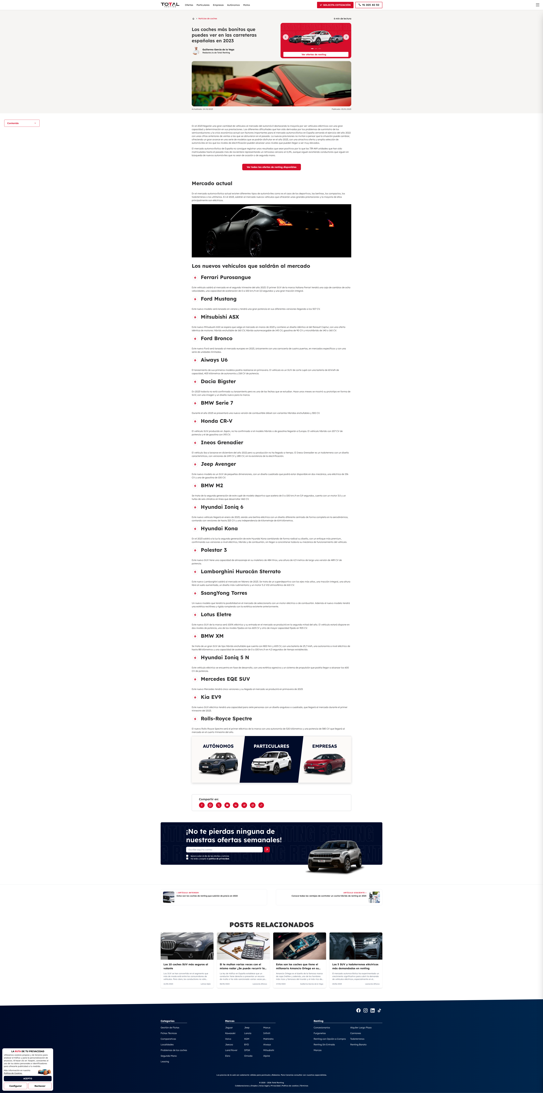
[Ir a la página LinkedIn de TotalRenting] (372, 1010)
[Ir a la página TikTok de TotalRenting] (379, 1011)
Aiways (267, 1044)
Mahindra (268, 1038)
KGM (246, 1038)
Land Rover (231, 1050)
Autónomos (233, 5)
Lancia (247, 1033)
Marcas (318, 1050)
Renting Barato (358, 1044)
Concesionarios (322, 1027)
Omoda (248, 1055)
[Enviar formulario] (267, 849)
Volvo (228, 1038)
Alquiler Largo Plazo (361, 1027)
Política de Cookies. (13, 1073)
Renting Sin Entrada (324, 1044)
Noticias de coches (207, 18)
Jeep (246, 1027)
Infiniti (266, 1033)
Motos (246, 5)
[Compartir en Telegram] (244, 805)
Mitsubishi (268, 1050)
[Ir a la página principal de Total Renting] (193, 18)
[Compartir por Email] (227, 805)
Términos (304, 1086)
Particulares (203, 5)
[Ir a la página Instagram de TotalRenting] (365, 1010)
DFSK (247, 1050)
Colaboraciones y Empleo (246, 1086)
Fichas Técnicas (169, 1033)
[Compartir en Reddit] (253, 805)
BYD (246, 1044)
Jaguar (229, 1027)
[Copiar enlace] (261, 805)
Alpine (266, 1055)
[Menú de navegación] (537, 5)
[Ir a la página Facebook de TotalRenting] (358, 1010)
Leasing (165, 1061)
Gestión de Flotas (170, 1027)
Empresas (218, 5)
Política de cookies (290, 1086)
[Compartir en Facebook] (202, 805)
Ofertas (189, 5)
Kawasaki (230, 1033)
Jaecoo (229, 1044)
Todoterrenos (357, 1038)
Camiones (355, 1033)
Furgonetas (320, 1033)
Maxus (266, 1027)
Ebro (227, 1055)
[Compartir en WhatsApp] (210, 805)
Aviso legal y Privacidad (269, 1086)
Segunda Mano (169, 1055)
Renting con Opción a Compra (330, 1038)
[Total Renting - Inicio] (170, 5)
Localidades (167, 1044)
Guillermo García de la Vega (218, 49)
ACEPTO (27, 1078)
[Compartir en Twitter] (219, 805)
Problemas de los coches (174, 1050)
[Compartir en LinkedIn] (236, 805)
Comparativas (168, 1038)
